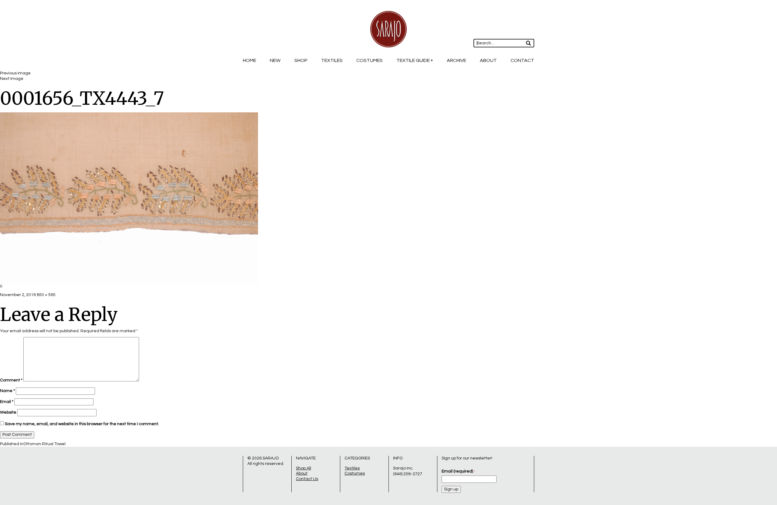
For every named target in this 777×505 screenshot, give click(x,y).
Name (7, 391)
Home (249, 60)
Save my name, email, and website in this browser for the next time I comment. (82, 424)
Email (6, 402)
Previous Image (15, 73)
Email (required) (458, 471)
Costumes (369, 60)
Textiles (332, 60)
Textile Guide (413, 60)
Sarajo (271, 458)
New (275, 60)
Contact (522, 60)
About (488, 60)
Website (8, 412)
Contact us (307, 479)
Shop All (303, 468)
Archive (456, 60)
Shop (300, 60)
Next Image (11, 79)
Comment (11, 380)
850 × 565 (46, 295)
